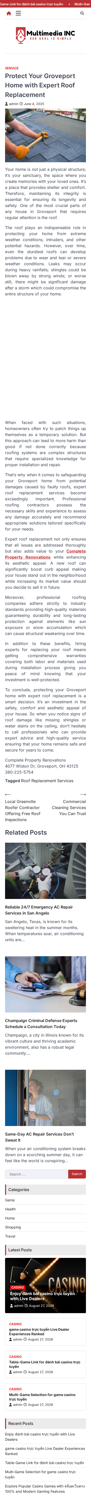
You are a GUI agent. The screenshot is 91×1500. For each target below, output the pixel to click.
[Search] (82, 13)
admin (13, 104)
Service (12, 68)
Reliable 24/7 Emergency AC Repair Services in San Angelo (39, 910)
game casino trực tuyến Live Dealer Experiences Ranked (39, 1331)
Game (10, 1200)
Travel (10, 1236)
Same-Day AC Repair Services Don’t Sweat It (39, 1137)
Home (10, 1218)
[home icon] (9, 13)
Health (10, 1209)
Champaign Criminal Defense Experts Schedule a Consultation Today (41, 1023)
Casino (17, 1287)
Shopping (13, 1227)
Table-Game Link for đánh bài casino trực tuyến (44, 1463)
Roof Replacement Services (47, 780)
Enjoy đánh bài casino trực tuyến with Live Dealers (42, 1296)
